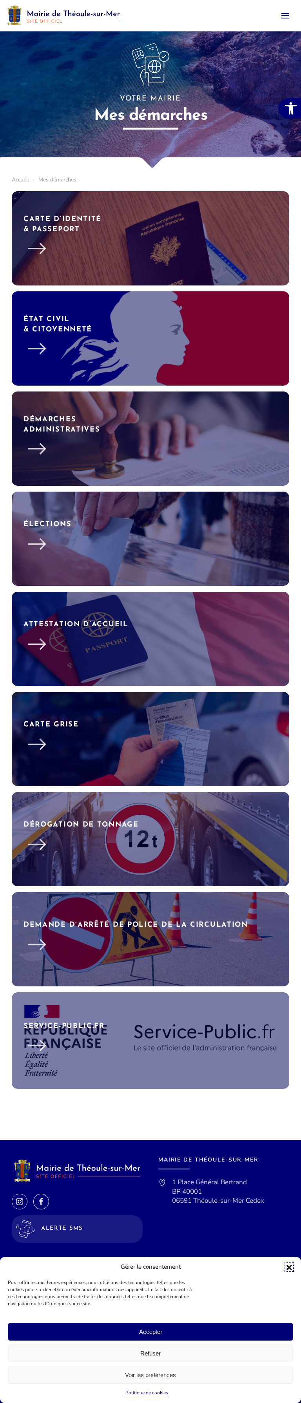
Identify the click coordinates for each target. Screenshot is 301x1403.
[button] (289, 1267)
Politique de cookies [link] (146, 1393)
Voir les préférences (150, 1375)
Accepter (150, 1331)
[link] (289, 108)
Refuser (150, 1353)
